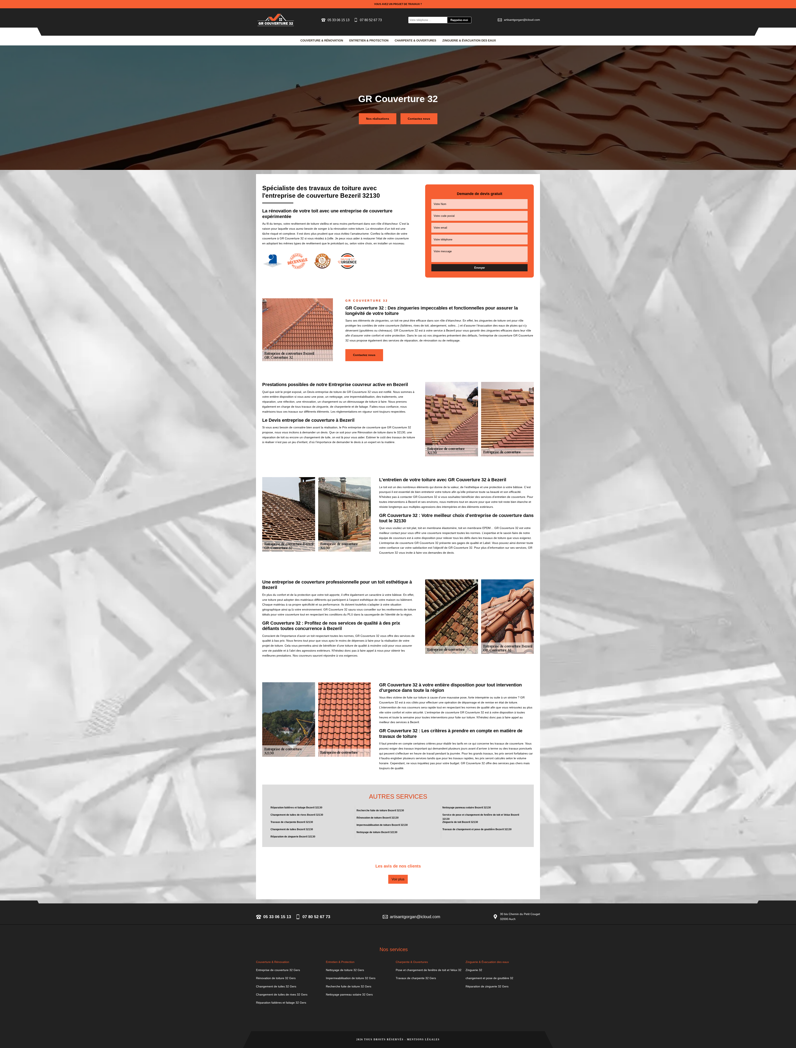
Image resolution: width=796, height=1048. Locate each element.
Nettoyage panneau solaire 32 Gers (349, 994)
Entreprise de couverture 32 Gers (278, 970)
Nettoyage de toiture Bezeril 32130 (377, 832)
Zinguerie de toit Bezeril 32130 (460, 822)
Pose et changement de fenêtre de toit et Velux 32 (428, 970)
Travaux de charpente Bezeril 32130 (292, 822)
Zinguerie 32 (474, 970)
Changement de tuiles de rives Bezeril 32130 (297, 814)
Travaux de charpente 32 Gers (416, 978)
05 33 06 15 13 (338, 20)
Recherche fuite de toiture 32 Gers (348, 986)
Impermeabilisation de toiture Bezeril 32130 (382, 825)
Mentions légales (423, 1039)
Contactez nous (419, 118)
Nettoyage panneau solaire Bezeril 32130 (466, 807)
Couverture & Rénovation (321, 40)
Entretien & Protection (368, 40)
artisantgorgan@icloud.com (522, 19)
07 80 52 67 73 (371, 20)
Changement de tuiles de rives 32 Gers (281, 994)
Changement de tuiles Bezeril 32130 (292, 829)
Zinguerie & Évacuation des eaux (469, 40)
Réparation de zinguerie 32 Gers (487, 986)
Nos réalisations (377, 118)
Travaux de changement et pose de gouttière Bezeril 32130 (477, 829)
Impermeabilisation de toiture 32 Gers (350, 978)
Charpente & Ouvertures (415, 40)
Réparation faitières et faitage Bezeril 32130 (296, 807)
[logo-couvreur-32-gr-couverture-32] (276, 19)
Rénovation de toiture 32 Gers (276, 978)
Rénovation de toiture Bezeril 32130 (378, 817)
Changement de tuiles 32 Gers (276, 986)
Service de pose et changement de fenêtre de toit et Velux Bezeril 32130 (480, 816)
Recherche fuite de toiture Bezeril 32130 (380, 810)
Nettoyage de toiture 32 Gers (345, 970)
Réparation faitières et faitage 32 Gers (281, 1002)
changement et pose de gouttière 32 (489, 978)
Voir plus (398, 879)
